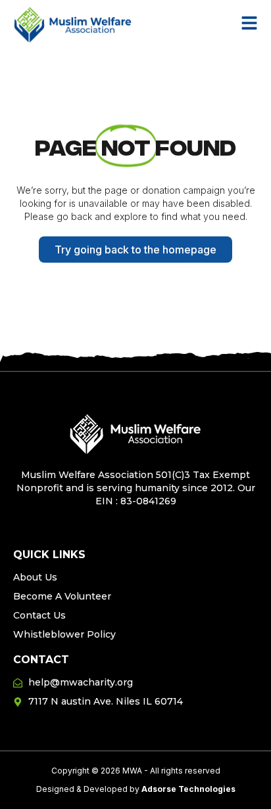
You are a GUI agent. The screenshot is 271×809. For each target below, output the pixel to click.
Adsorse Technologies (188, 789)
